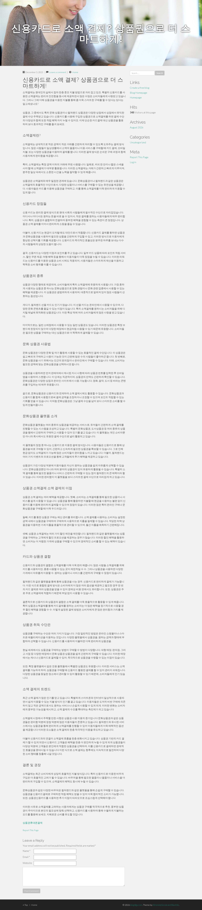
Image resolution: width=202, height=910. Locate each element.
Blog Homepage (138, 92)
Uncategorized (138, 142)
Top (26, 905)
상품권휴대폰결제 (32, 822)
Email (26, 856)
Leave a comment (57, 72)
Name (26, 850)
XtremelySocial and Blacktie (166, 905)
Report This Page (31, 830)
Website (27, 862)
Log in (133, 162)
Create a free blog (139, 87)
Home (75, 72)
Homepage (136, 97)
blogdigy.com (136, 905)
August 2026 (136, 127)
